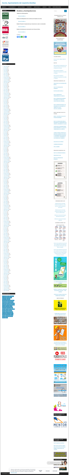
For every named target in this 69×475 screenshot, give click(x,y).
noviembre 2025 (6, 78)
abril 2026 (5, 71)
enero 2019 (5, 187)
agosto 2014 (5, 258)
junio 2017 (5, 213)
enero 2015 (5, 251)
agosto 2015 (5, 242)
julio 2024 (5, 99)
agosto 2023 (5, 114)
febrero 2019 (5, 186)
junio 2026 (5, 69)
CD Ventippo (5, 303)
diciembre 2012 (6, 285)
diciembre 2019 (6, 173)
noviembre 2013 (6, 270)
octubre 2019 (5, 175)
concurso (4, 304)
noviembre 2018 (6, 190)
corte (13, 304)
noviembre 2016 (6, 222)
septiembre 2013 (6, 273)
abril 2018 (5, 199)
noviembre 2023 (6, 110)
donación (9, 307)
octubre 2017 (5, 207)
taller (12, 314)
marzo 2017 (5, 217)
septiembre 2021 (6, 145)
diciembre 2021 (6, 141)
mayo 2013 (5, 278)
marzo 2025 (5, 89)
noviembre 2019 (6, 174)
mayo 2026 (5, 70)
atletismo (4, 297)
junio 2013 (5, 277)
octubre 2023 (5, 111)
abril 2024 (5, 103)
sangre (4, 314)
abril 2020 (5, 167)
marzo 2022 (5, 137)
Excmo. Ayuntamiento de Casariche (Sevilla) (19, 3)
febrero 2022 (5, 138)
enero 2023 (5, 123)
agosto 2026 (5, 66)
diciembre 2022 (6, 125)
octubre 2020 (5, 159)
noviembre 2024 (6, 94)
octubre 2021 (5, 143)
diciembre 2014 (6, 253)
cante (9, 300)
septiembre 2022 (6, 129)
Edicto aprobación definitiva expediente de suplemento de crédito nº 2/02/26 (60, 77)
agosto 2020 (5, 162)
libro (7, 310)
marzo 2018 (5, 201)
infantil (4, 310)
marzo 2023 (5, 121)
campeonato (5, 300)
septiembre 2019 (6, 177)
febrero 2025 (5, 90)
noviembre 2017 (6, 206)
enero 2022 (5, 139)
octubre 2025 (5, 79)
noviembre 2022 (6, 126)
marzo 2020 (5, 169)
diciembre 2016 (6, 221)
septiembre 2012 (6, 289)
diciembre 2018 (6, 189)
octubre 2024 (5, 95)
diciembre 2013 (6, 269)
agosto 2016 (5, 226)
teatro (7, 316)
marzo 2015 (5, 249)
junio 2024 (5, 101)
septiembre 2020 (6, 161)
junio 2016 (5, 229)
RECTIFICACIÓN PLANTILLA (58, 90)
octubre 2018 (5, 191)
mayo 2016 (5, 230)
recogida (4, 313)
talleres (4, 316)
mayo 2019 (5, 182)
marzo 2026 (5, 73)
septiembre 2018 (6, 193)
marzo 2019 (5, 185)
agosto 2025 (5, 82)
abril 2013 (5, 279)
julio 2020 (5, 163)
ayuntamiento (9, 297)
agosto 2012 (5, 290)
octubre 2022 (5, 127)
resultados (9, 313)
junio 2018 (5, 197)
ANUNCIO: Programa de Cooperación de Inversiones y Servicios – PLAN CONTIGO (60, 290)
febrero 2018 (5, 202)
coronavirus (9, 304)
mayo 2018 (5, 198)
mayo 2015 (5, 246)
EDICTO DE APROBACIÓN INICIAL (59, 152)
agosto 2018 (5, 194)
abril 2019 (5, 183)
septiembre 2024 (6, 97)
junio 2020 (5, 165)
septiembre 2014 (6, 257)
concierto (12, 303)
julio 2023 (5, 115)
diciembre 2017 (6, 205)
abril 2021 (5, 151)
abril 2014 (5, 263)
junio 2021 (5, 149)
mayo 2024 (5, 102)
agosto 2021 (5, 146)
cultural (7, 306)
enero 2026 (5, 75)
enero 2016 (5, 235)
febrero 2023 (5, 122)
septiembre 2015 (6, 241)
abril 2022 (5, 135)
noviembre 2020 (6, 158)
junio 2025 (5, 85)
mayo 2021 (5, 150)
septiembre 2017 (6, 209)
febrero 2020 (5, 170)
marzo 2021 (5, 153)
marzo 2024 (5, 105)
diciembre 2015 (6, 237)
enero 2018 (5, 203)
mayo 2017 (5, 214)
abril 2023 (5, 119)
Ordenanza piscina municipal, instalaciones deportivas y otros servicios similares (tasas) (60, 211)
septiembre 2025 (6, 81)
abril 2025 (5, 87)
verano (4, 317)
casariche (12, 300)
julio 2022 (5, 131)
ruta (12, 313)
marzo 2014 (5, 265)
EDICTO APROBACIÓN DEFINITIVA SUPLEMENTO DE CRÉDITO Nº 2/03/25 (60, 100)
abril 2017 (5, 215)
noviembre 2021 (6, 142)
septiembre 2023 (6, 113)
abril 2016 (5, 231)
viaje (7, 317)
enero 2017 (5, 219)
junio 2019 (5, 181)
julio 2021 (5, 147)
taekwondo (8, 314)
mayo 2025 (5, 86)
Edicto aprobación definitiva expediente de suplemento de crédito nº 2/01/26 (60, 72)
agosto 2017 (5, 210)
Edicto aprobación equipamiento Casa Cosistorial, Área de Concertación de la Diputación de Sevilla (60, 67)
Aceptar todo (40, 471)
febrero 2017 (5, 218)
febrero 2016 (5, 234)
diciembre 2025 (6, 77)
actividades (5, 296)
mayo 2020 (5, 166)
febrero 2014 (5, 266)
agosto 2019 (5, 178)
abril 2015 (5, 247)
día (12, 307)
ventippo (10, 316)
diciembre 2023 (6, 109)
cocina (8, 303)
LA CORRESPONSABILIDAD (59, 281)
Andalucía (12, 296)
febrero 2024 (5, 106)
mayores (10, 310)
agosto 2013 (5, 274)
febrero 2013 (5, 282)
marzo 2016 (5, 233)
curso (11, 306)
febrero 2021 (5, 154)
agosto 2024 (5, 98)
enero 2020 (5, 171)
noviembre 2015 (6, 238)
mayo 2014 (5, 262)
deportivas (4, 307)
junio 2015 (5, 245)
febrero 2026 (5, 74)
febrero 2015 (5, 250)
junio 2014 (5, 261)
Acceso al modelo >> (22, 16)
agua (8, 296)
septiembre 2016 (6, 225)
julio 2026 (5, 67)
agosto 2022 (5, 130)
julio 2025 (5, 83)
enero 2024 (5, 107)
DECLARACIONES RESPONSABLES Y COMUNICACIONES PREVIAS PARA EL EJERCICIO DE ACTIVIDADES (60, 343)
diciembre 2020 (6, 157)
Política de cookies (14, 472)
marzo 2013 (5, 281)
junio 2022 (5, 133)
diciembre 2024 (6, 93)
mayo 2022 (5, 134)
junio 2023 (5, 117)
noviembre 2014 (6, 254)
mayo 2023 (5, 118)
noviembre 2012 (6, 286)
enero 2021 (5, 155)
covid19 (4, 306)
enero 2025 (5, 91)
